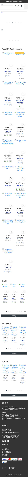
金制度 (9, 452)
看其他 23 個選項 (20, 245)
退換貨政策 (5, 454)
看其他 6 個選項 (20, 78)
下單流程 (4, 448)
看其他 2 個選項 (20, 109)
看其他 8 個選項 (20, 136)
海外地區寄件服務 (6, 451)
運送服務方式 (5, 450)
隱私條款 (4, 455)
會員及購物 (5, 452)
